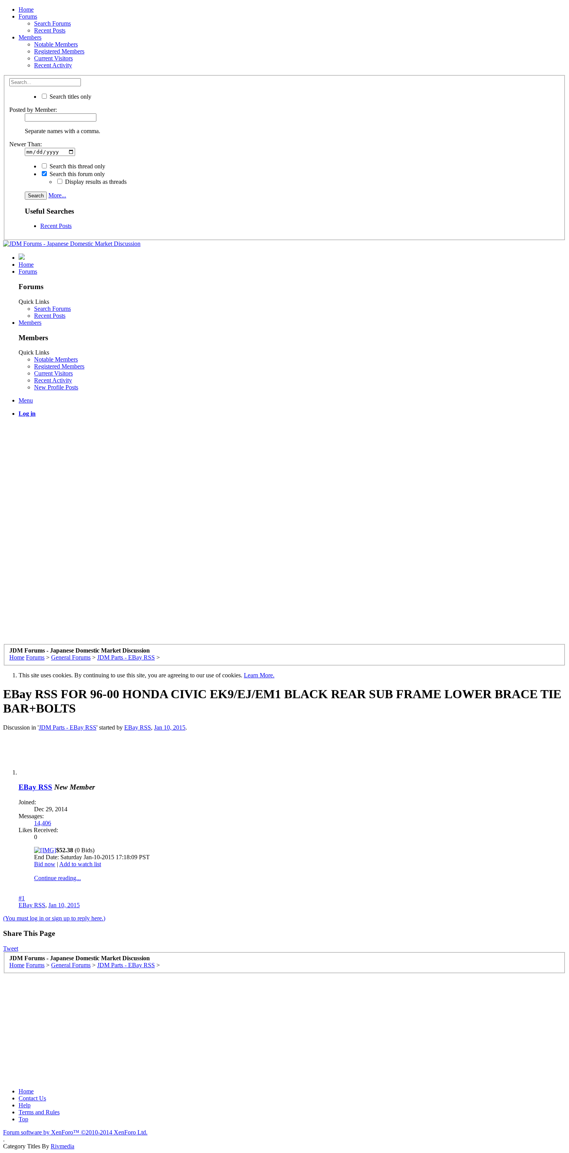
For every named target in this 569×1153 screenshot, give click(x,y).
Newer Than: (25, 144)
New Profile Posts (56, 387)
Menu (26, 400)
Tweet (10, 948)
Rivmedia (62, 1146)
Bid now (44, 864)
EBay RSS (137, 727)
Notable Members (56, 44)
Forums (28, 16)
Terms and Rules (39, 1112)
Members (30, 37)
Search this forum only (76, 174)
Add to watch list (80, 864)
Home (26, 9)
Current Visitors (53, 58)
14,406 (42, 823)
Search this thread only (76, 166)
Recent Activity (53, 65)
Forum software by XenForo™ (75, 1132)
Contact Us (32, 1098)
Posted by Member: (33, 109)
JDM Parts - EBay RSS (67, 727)
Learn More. (259, 675)
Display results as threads (95, 181)
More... (57, 195)
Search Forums (52, 23)
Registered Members (59, 51)
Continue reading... (57, 878)
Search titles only (69, 96)
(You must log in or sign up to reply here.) (54, 918)
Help (25, 1105)
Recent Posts (49, 30)
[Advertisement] (284, 477)
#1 (22, 898)
